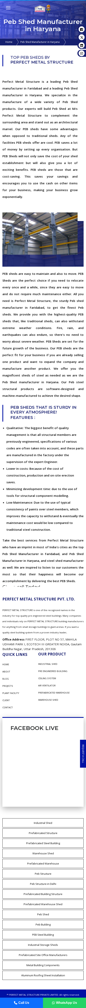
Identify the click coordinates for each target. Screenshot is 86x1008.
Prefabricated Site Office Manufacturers (43, 955)
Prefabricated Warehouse (43, 863)
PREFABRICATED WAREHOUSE (54, 692)
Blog (5, 678)
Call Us (23, 1002)
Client (6, 700)
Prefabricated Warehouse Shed (43, 904)
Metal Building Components (43, 965)
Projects (7, 685)
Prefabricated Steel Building (43, 843)
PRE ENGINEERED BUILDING (52, 671)
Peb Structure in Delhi (43, 884)
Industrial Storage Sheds (43, 945)
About (6, 671)
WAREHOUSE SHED (48, 699)
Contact (7, 707)
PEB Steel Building (43, 934)
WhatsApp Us (66, 1002)
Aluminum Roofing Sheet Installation (43, 975)
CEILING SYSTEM (47, 678)
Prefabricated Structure (43, 833)
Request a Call (83, 753)
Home (8, 42)
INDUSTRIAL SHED (47, 663)
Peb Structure (43, 873)
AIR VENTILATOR (47, 685)
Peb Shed (43, 914)
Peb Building (43, 924)
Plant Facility (10, 693)
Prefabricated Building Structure (43, 894)
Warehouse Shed (43, 853)
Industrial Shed (43, 823)
